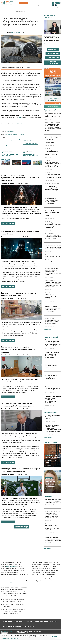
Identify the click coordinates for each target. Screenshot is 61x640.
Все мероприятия (48, 437)
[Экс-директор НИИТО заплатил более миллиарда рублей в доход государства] (21, 420)
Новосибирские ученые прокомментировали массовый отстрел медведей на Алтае (52, 152)
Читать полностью (8, 223)
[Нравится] (2, 145)
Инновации (53, 209)
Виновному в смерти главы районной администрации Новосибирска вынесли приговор (18, 349)
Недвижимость (54, 136)
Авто (46, 233)
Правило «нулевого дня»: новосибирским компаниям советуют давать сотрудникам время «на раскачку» (53, 514)
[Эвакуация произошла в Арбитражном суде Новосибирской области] (21, 310)
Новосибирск (10, 131)
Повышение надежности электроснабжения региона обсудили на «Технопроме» (52, 355)
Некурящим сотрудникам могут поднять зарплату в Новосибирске (10, 154)
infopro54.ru (14, 583)
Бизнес (47, 111)
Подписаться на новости (31, 143)
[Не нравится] (6, 145)
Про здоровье (53, 49)
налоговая (21, 134)
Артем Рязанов (15, 32)
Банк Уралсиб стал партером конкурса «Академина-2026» (51, 365)
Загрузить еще (21, 527)
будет (20, 117)
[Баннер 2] (16, 162)
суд (6, 134)
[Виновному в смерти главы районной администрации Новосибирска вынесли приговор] (21, 366)
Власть (51, 111)
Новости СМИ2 (5, 159)
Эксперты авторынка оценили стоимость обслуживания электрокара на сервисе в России (53, 271)
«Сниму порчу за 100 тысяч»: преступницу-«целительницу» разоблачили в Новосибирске (20, 177)
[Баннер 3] (26, 162)
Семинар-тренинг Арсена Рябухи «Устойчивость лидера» (52, 416)
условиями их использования (10, 638)
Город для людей (53, 58)
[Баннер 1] (5, 162)
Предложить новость (29, 140)
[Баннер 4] (37, 162)
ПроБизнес (52, 280)
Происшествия (55, 183)
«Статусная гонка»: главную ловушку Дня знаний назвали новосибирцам (51, 201)
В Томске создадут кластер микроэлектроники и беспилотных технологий (31, 154)
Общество (57, 111)
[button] (50, 5)
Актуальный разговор (49, 16)
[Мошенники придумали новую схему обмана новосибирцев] (21, 248)
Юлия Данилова (10, 355)
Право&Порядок (20, 11)
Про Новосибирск (53, 53)
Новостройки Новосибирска (53, 62)
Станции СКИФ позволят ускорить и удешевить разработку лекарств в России (52, 213)
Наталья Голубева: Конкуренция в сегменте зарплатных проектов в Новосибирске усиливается (52, 38)
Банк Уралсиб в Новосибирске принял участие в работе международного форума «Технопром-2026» (53, 343)
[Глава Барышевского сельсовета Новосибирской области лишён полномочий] (21, 486)
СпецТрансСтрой (12, 134)
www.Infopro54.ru (11, 566)
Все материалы (47, 43)
